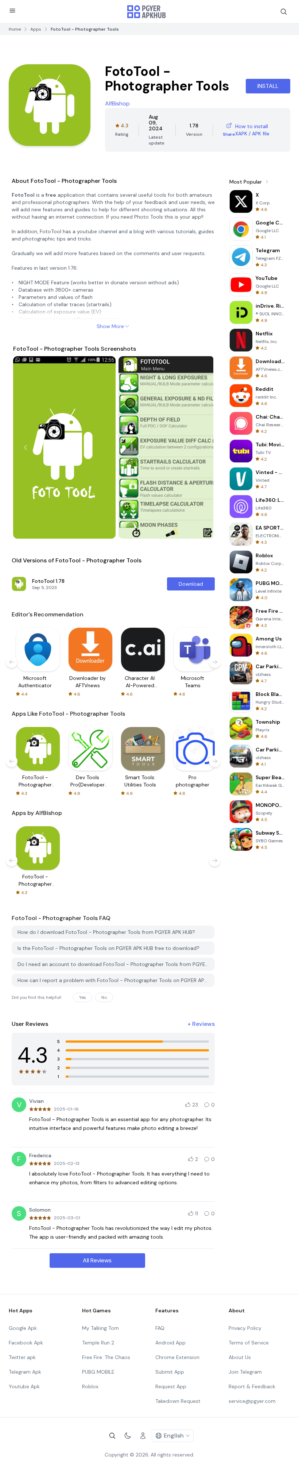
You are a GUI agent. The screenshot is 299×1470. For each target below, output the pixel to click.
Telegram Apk (25, 1372)
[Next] (200, 447)
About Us (240, 1357)
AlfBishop (117, 103)
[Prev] (25, 447)
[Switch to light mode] (127, 1435)
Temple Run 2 (98, 1342)
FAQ (159, 1328)
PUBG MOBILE (98, 1372)
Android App (170, 1342)
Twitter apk (22, 1357)
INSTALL (268, 86)
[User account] (143, 1435)
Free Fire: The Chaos (106, 1357)
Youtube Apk (24, 1386)
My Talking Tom (100, 1328)
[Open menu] (12, 10)
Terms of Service (249, 1342)
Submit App (169, 1372)
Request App (170, 1386)
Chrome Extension (177, 1357)
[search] (283, 11)
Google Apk (23, 1328)
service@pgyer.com (252, 1401)
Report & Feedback (252, 1386)
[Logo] (146, 11)
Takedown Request (178, 1401)
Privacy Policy (245, 1328)
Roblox (90, 1386)
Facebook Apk (26, 1342)
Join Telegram (245, 1372)
